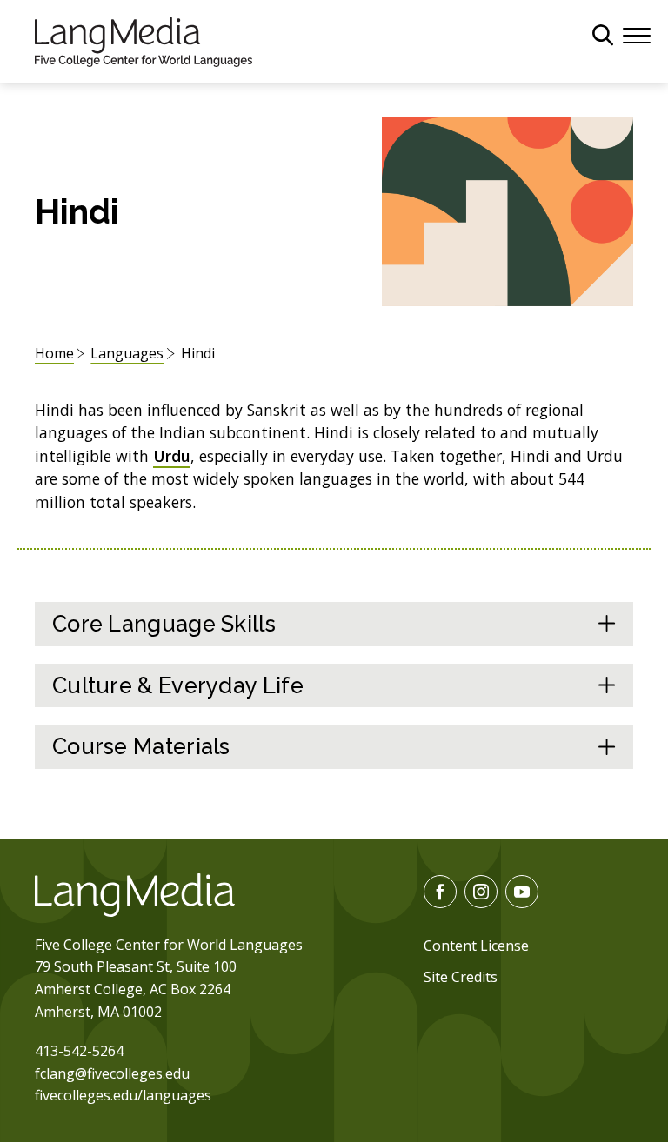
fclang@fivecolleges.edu (112, 1073)
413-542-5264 (79, 1050)
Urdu (171, 455)
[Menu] (637, 34)
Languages (127, 353)
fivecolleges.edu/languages (123, 1095)
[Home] (143, 40)
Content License (476, 945)
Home (54, 353)
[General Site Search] (603, 35)
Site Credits (461, 976)
